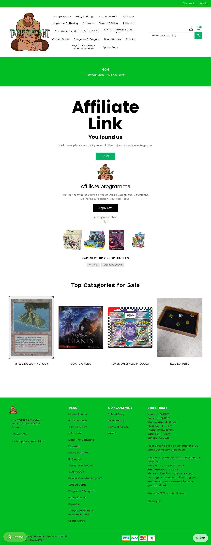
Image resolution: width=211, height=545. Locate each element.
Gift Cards (74, 433)
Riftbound (74, 459)
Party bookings (77, 420)
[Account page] (191, 29)
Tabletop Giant (95, 74)
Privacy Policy (116, 420)
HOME (106, 156)
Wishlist (204, 3)
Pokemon (74, 446)
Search (112, 433)
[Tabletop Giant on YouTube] (24, 3)
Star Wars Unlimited (80, 465)
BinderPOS (37, 540)
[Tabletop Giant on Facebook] (5, 3)
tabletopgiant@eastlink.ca (28, 441)
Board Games (77, 497)
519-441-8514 (20, 434)
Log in (105, 221)
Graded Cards (77, 484)
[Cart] (198, 29)
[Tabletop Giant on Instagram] (17, 3)
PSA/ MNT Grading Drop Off (85, 478)
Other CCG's (76, 472)
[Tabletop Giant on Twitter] (11, 3)
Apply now (105, 208)
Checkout (188, 3)
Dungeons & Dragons (81, 491)
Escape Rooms (77, 414)
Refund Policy (116, 414)
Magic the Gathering (81, 439)
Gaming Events (77, 427)
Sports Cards (76, 520)
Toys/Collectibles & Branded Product (80, 512)
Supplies (73, 504)
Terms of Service (118, 427)
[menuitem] (62, 16)
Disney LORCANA (78, 452)
